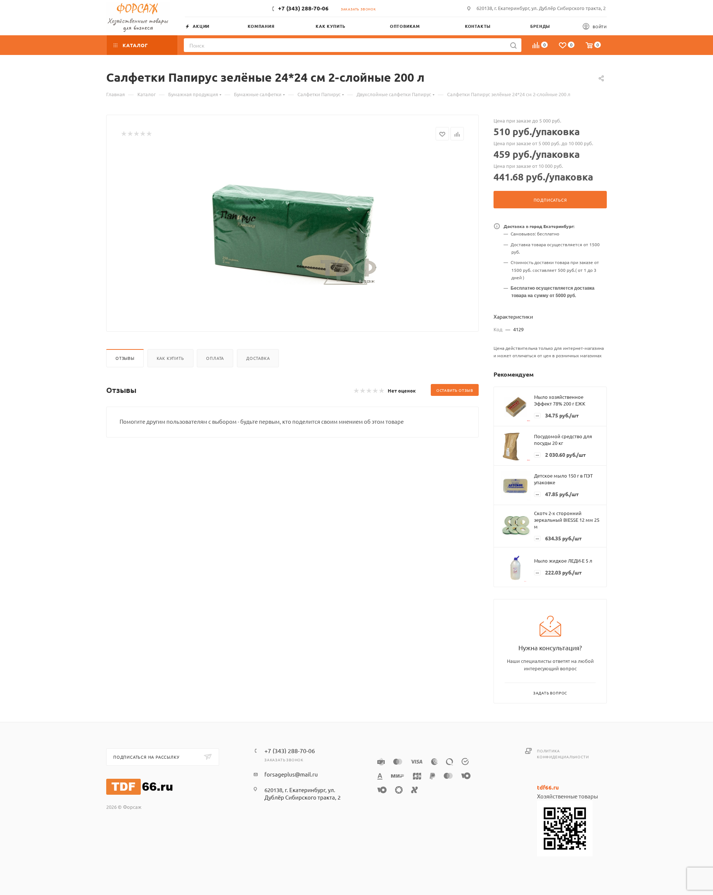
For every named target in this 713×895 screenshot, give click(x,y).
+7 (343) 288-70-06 (303, 8)
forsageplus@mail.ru (291, 774)
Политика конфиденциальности (563, 753)
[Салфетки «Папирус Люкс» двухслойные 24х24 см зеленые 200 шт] (292, 233)
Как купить (170, 358)
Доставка (258, 358)
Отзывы (124, 358)
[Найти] (513, 45)
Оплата (215, 358)
